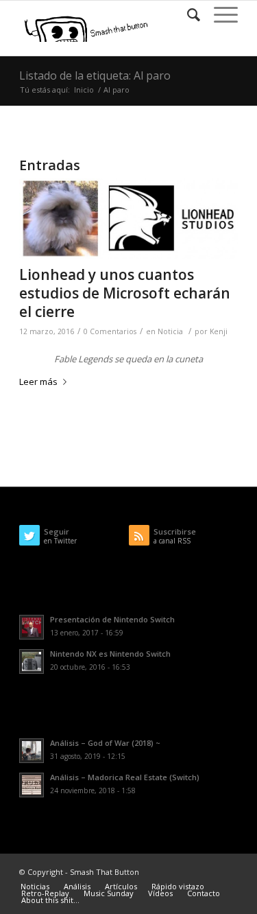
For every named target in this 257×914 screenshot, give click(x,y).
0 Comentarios (110, 331)
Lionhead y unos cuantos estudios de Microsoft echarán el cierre (124, 293)
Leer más (38, 381)
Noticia (170, 331)
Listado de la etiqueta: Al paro (95, 75)
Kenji (219, 331)
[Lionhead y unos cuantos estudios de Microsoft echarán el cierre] (128, 218)
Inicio (84, 89)
